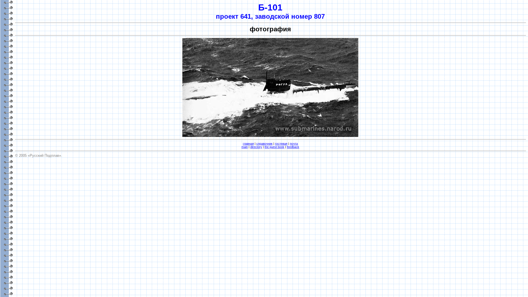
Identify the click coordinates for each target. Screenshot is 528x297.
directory (256, 146)
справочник (264, 143)
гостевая (281, 143)
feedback (293, 146)
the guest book (274, 146)
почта (294, 143)
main (244, 146)
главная (248, 143)
